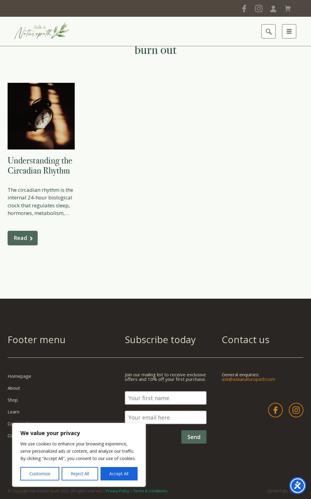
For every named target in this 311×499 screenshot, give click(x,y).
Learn (13, 412)
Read (20, 237)
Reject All (80, 473)
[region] (79, 455)
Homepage (19, 376)
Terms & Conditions (150, 491)
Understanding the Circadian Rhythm (40, 165)
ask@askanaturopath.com (248, 379)
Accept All (118, 473)
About (14, 388)
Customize (39, 473)
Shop (13, 400)
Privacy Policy (117, 491)
